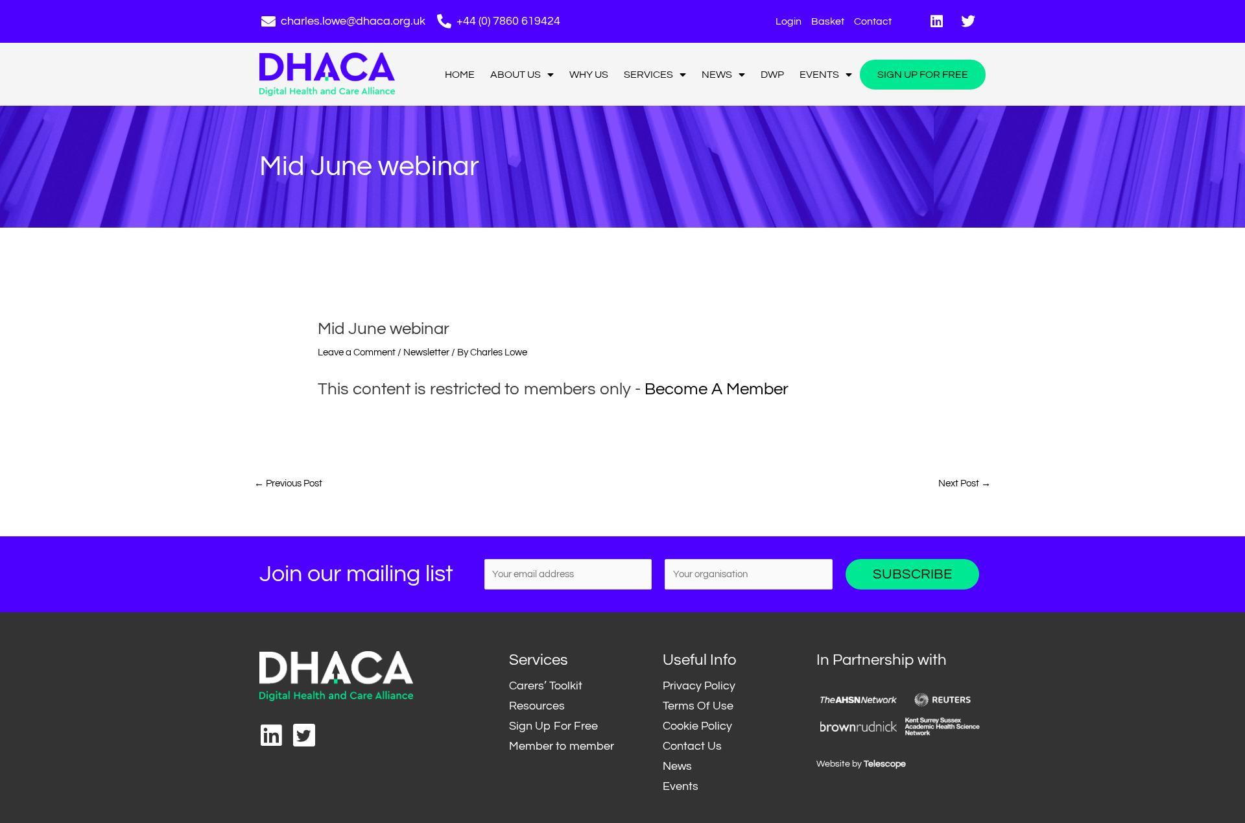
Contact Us (692, 746)
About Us (515, 74)
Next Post (964, 483)
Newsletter (426, 352)
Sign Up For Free (922, 74)
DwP (772, 74)
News (717, 74)
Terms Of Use (698, 706)
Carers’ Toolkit (545, 686)
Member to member (561, 746)
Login (788, 21)
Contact (873, 21)
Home (460, 74)
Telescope (885, 764)
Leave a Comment (357, 352)
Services (648, 74)
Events (819, 74)
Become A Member (716, 389)
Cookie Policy (697, 726)
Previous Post (288, 483)
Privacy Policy (699, 686)
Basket (827, 21)
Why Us (588, 74)
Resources (537, 706)
